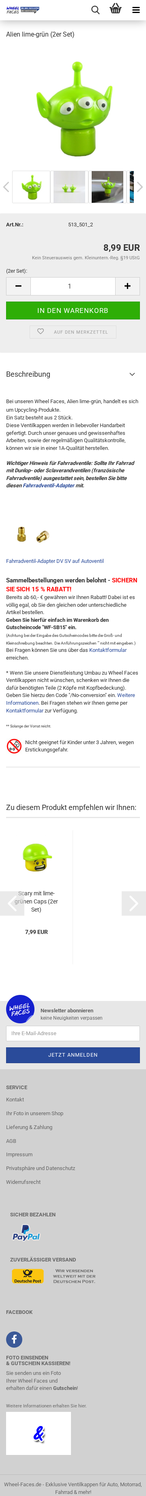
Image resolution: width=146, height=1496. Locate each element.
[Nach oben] (124, 1484)
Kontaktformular (108, 650)
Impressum (19, 1154)
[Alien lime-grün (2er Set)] (73, 107)
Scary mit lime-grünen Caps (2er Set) (36, 901)
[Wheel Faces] (20, 10)
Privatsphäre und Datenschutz (40, 1168)
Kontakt (15, 1099)
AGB (11, 1141)
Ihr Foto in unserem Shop (34, 1113)
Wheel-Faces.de (22, 1484)
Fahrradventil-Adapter (48, 485)
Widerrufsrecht (23, 1182)
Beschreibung (28, 374)
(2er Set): (16, 271)
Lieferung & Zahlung (29, 1127)
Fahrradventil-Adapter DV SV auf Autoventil (55, 561)
